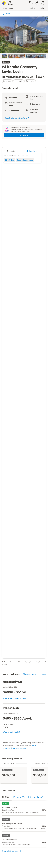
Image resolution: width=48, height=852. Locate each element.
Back (8, 13)
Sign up (37, 4)
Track (25, 135)
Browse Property (8, 8)
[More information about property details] (21, 88)
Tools (42, 8)
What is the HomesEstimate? (15, 698)
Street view (9, 160)
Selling (33, 8)
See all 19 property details (16, 118)
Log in (43, 4)
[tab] (12, 150)
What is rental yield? (11, 732)
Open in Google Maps (25, 160)
